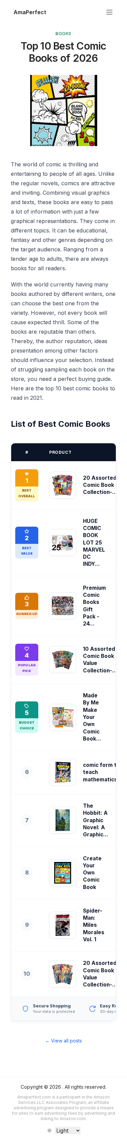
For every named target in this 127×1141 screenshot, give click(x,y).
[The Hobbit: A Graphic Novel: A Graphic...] (62, 820)
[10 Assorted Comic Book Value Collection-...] (62, 659)
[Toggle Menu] (109, 12)
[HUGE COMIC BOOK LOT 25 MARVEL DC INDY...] (62, 542)
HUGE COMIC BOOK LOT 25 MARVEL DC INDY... (94, 542)
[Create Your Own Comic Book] (62, 872)
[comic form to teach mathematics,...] (62, 772)
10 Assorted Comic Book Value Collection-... (100, 660)
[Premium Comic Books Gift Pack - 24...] (62, 605)
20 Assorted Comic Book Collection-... (100, 485)
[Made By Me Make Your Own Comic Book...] (62, 717)
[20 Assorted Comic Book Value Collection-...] (62, 974)
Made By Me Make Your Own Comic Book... (92, 717)
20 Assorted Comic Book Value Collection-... (100, 974)
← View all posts (63, 1040)
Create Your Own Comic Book (92, 872)
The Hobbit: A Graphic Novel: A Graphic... (95, 820)
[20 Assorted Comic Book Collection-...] (62, 485)
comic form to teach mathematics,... (103, 772)
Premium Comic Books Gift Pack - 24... (94, 606)
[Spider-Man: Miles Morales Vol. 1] (62, 925)
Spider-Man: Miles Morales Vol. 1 (93, 925)
